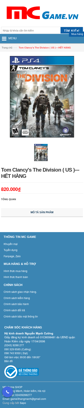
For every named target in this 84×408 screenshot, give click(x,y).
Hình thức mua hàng (15, 271)
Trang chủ (7, 47)
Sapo (23, 403)
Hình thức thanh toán (16, 277)
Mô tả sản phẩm (42, 212)
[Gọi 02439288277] (7, 392)
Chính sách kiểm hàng (17, 298)
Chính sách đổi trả (14, 310)
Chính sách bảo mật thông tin (21, 316)
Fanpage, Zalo (12, 256)
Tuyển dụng (10, 250)
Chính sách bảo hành (16, 304)
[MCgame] (42, 14)
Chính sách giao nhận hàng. (20, 291)
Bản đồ (8, 361)
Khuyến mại (11, 244)
